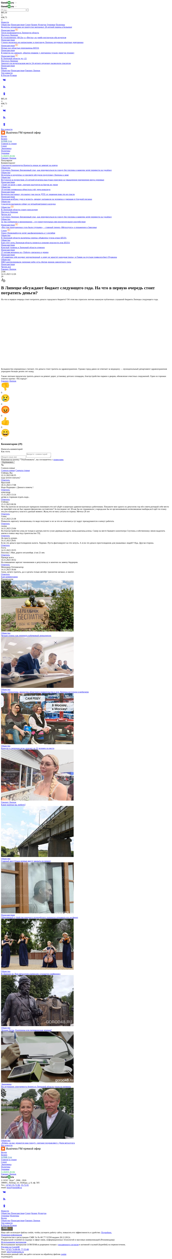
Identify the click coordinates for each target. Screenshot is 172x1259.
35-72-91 (25, 1185)
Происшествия (17, 24)
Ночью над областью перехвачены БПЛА (20, 48)
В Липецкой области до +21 (14, 58)
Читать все (6, 214)
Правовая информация (11, 1235)
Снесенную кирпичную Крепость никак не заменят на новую (29, 165)
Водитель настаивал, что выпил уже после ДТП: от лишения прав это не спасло (38, 194)
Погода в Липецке (9, 35)
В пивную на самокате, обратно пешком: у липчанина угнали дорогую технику (37, 53)
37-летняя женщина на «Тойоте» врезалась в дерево (25, 252)
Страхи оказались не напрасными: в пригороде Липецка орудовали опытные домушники (42, 42)
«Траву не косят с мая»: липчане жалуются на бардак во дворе (29, 185)
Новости (5, 22)
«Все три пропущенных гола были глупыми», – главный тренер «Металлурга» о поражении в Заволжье (49, 227)
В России (5, 75)
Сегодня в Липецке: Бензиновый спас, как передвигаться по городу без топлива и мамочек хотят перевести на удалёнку (56, 170)
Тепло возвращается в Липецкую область (20, 33)
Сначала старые (22, 470)
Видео (4, 68)
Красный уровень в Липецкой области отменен (23, 247)
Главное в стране (9, 143)
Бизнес (34, 24)
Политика (60, 24)
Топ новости (7, 73)
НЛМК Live (6, 141)
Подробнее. (106, 1232)
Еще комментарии (9, 577)
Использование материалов (13, 1242)
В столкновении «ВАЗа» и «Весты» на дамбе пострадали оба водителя (33, 37)
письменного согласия (68, 1244)
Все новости (6, 129)
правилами (58, 459)
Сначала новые (8, 470)
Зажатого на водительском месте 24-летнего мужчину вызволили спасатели (36, 63)
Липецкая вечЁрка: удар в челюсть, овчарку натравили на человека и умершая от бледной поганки (46, 199)
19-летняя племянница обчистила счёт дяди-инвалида (25, 189)
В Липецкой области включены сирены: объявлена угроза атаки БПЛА (34, 238)
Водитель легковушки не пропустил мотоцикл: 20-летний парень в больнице (36, 27)
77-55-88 (25, 1249)
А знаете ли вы (8, 156)
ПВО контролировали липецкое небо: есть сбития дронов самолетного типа (36, 262)
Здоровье (51, 24)
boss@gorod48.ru (14, 1187)
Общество (5, 24)
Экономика (6, 148)
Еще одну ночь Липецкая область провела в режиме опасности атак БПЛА (35, 242)
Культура (42, 24)
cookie (63, 1254)
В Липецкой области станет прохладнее (19, 209)
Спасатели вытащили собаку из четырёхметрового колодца (28, 204)
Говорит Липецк (32, 70)
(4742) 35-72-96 (13, 1185)
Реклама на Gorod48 (10, 1247)
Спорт (28, 24)
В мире (13, 75)
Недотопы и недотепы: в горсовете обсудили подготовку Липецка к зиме (35, 175)
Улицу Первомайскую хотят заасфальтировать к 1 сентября (28, 233)
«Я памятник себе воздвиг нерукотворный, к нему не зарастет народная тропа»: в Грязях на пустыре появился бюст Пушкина (59, 257)
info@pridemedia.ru (15, 1252)
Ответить (5, 480)
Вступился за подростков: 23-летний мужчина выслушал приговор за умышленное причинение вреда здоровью (52, 180)
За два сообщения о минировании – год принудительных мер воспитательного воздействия (43, 222)
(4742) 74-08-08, (13, 1249)
